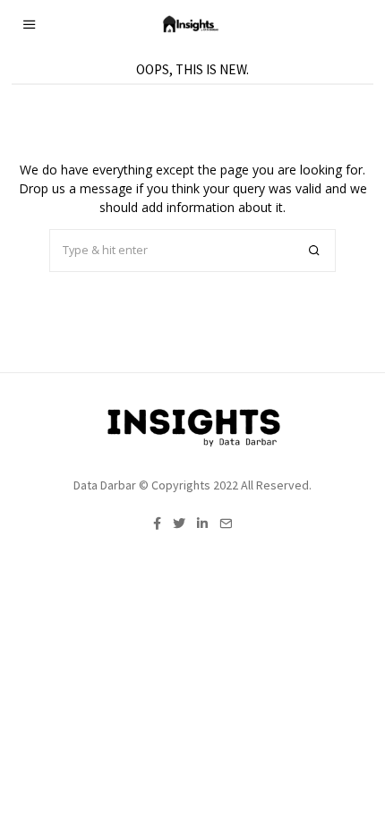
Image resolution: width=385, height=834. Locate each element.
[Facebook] (157, 523)
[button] (314, 250)
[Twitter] (179, 523)
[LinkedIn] (202, 523)
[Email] (225, 523)
